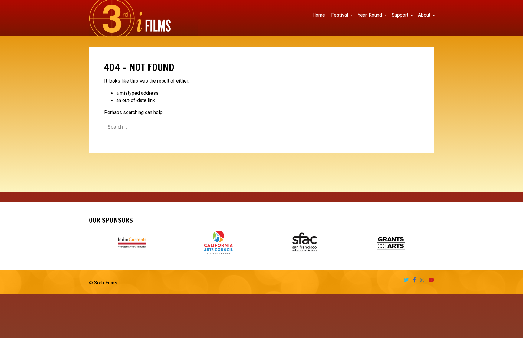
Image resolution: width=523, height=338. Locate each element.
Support (400, 15)
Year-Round (370, 15)
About (424, 15)
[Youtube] (430, 280)
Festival (339, 15)
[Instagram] (420, 280)
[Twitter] (405, 280)
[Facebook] (413, 280)
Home (318, 15)
